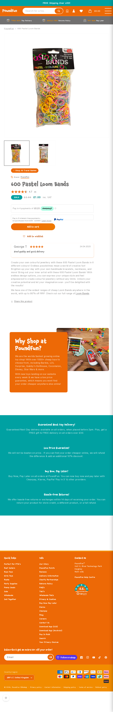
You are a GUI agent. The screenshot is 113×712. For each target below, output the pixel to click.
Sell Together (10, 599)
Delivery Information (49, 576)
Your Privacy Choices (49, 642)
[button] (94, 11)
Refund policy (101, 687)
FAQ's (42, 587)
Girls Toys (8, 576)
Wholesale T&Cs (46, 595)
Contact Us (44, 623)
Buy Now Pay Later (48, 603)
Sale (6, 591)
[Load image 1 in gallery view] (16, 153)
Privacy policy (36, 687)
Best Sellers (9, 568)
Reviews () (23, 191)
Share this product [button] (23, 301)
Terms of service (85, 687)
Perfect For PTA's (12, 564)
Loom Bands (82, 293)
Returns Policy (46, 584)
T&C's (42, 591)
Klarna (42, 607)
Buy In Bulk (44, 634)
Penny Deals (9, 587)
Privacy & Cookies (47, 599)
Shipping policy (70, 687)
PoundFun (9, 28)
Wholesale (8, 595)
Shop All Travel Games (26, 170)
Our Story (44, 564)
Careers (42, 619)
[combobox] (43, 11)
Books (6, 580)
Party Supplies (10, 584)
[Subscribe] (51, 657)
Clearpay (43, 611)
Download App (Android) (50, 630)
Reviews (43, 572)
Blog (41, 615)
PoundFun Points (47, 568)
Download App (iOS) (48, 626)
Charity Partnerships (48, 580)
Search (42, 638)
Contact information (52, 687)
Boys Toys (8, 572)
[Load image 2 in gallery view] (43, 153)
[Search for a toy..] (59, 11)
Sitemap (23, 687)
